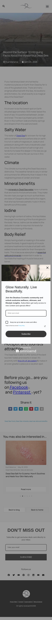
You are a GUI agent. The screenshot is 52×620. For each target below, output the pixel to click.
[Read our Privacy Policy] (44, 326)
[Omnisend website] (26, 349)
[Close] (47, 268)
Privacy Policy (21, 325)
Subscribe (26, 334)
